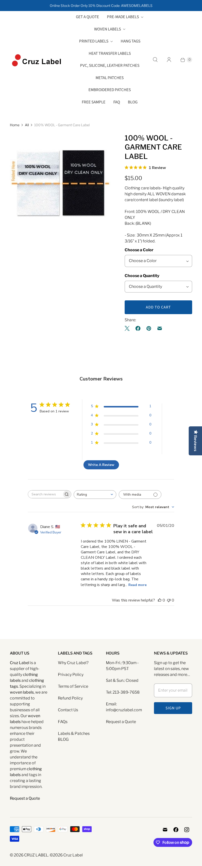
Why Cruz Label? (73, 662)
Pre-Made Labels (123, 17)
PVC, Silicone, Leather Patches (109, 66)
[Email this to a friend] (159, 328)
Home (14, 125)
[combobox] (95, 494)
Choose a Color (139, 250)
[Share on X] (129, 328)
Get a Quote (87, 17)
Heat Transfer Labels (110, 53)
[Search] (155, 60)
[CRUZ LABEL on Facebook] (175, 829)
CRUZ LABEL (36, 855)
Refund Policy (70, 698)
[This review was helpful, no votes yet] (159, 600)
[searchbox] (45, 494)
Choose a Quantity (142, 275)
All (27, 125)
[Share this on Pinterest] (148, 328)
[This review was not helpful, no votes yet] (168, 600)
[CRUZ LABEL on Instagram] (186, 829)
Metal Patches (110, 78)
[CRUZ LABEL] (37, 60)
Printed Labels (93, 41)
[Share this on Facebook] (138, 328)
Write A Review (101, 464)
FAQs (62, 721)
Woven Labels (107, 29)
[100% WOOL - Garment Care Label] (60, 183)
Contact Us (68, 710)
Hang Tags (130, 41)
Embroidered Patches (109, 90)
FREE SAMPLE (93, 102)
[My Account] (169, 60)
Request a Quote (121, 721)
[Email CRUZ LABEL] (165, 829)
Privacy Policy (71, 674)
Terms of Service (73, 686)
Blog (132, 102)
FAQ (116, 102)
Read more (137, 585)
